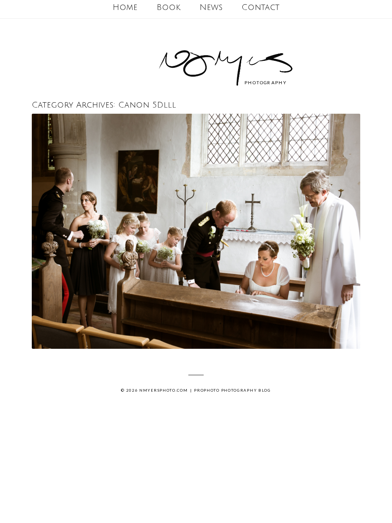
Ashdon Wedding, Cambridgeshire (194, 232)
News (210, 7)
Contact (260, 7)
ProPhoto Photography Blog (232, 390)
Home (125, 7)
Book (168, 7)
